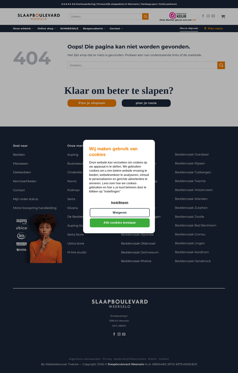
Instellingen (119, 202)
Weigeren (120, 212)
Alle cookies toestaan (120, 222)
